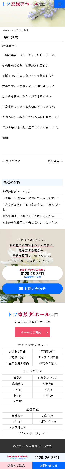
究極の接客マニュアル (16, 191)
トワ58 (17, 389)
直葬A (17, 377)
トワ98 (17, 395)
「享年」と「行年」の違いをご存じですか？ (31, 198)
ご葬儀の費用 (48, 351)
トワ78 (48, 389)
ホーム (6, 30)
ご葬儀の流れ (17, 357)
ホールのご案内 (31, 332)
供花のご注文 (48, 363)
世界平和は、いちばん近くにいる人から (28, 216)
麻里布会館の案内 (17, 363)
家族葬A (17, 383)
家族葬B (48, 383)
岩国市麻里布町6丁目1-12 (31, 322)
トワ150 (17, 401)
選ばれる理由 (17, 351)
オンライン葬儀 (48, 357)
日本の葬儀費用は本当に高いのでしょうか (29, 222)
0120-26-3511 (33, 273)
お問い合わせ (35, 288)
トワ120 (48, 395)
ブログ (14, 30)
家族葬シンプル (48, 377)
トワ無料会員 (17, 427)
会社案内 (17, 415)
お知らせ (48, 415)
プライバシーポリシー (32, 433)
